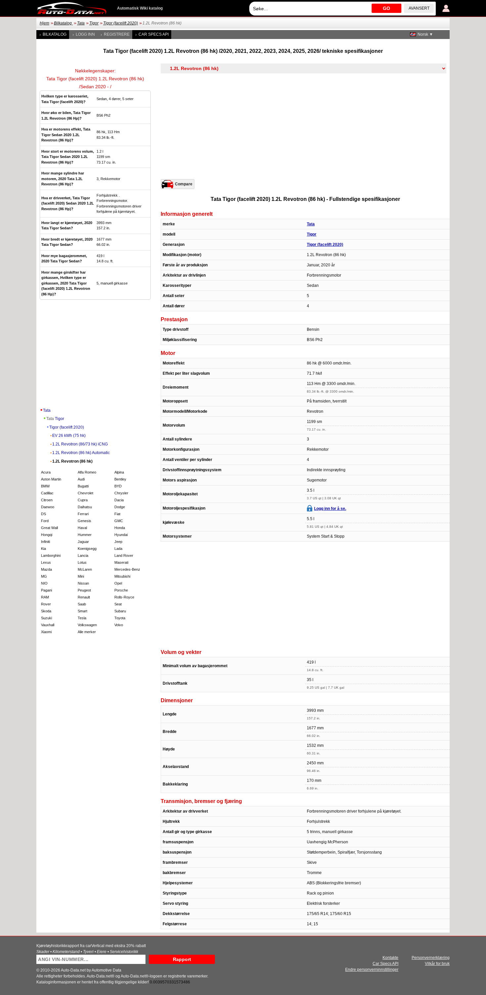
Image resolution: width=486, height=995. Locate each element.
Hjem (44, 23)
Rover (46, 604)
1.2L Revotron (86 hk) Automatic (81, 452)
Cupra (83, 500)
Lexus (46, 562)
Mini (81, 576)
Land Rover (123, 555)
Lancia (83, 555)
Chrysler (121, 493)
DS (43, 514)
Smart (82, 611)
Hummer (85, 535)
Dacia (119, 500)
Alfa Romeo (87, 472)
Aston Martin (51, 479)
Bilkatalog (63, 23)
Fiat (117, 514)
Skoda (46, 611)
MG (44, 576)
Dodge (119, 507)
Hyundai (121, 535)
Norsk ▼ (425, 34)
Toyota (119, 618)
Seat (118, 604)
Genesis (84, 521)
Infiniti (45, 542)
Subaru (120, 611)
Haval (82, 528)
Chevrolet (85, 493)
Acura (46, 472)
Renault (84, 597)
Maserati (121, 562)
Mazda (46, 569)
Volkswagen (87, 625)
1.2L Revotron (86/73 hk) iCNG (80, 444)
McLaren (85, 569)
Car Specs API (154, 34)
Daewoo (47, 507)
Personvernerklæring (431, 957)
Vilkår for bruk (437, 963)
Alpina (119, 472)
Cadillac (47, 493)
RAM (45, 597)
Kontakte (390, 957)
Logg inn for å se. (330, 508)
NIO (44, 583)
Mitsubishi (122, 576)
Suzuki (46, 618)
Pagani (46, 590)
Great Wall (49, 528)
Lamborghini (51, 555)
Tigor (94, 23)
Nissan (83, 583)
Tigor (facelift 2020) (120, 23)
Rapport (182, 959)
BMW (45, 486)
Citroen (47, 500)
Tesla (82, 618)
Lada (118, 549)
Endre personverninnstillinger (371, 969)
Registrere (117, 34)
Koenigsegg (87, 549)
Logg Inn (85, 34)
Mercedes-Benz (127, 569)
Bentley (120, 479)
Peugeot (84, 590)
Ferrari (83, 514)
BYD (118, 486)
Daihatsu (85, 507)
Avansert (419, 8)
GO (386, 8)
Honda (119, 528)
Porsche (121, 590)
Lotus (82, 562)
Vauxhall (47, 625)
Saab (82, 604)
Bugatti (83, 486)
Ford (45, 521)
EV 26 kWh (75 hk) (69, 435)
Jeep (118, 542)
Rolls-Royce (124, 597)
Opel (118, 583)
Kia (43, 549)
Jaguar (83, 542)
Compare (183, 184)
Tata (81, 23)
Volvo (118, 625)
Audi (81, 479)
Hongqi (46, 535)
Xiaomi (46, 632)
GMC (118, 521)
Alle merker (87, 632)
